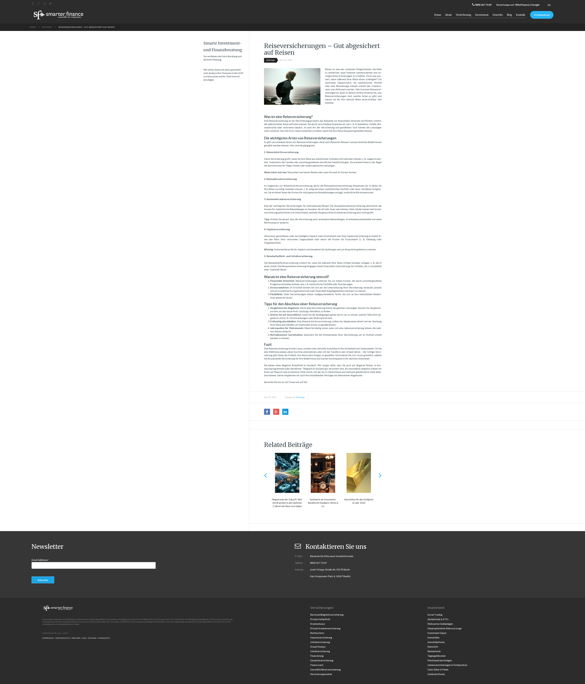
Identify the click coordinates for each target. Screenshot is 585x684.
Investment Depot (436, 632)
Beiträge (47, 27)
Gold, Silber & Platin (437, 669)
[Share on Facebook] (267, 412)
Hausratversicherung (321, 637)
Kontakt (520, 14)
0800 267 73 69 (483, 4)
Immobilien (433, 637)
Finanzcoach (316, 664)
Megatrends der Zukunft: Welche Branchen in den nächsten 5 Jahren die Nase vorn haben (287, 502)
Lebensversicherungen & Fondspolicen (447, 664)
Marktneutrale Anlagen (439, 660)
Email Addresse (41, 560)
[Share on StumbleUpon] (294, 412)
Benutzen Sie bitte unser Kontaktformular (331, 556)
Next (380, 475)
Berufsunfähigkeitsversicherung (327, 614)
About (448, 14)
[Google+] (38, 3)
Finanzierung (317, 655)
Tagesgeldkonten (436, 655)
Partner (76, 638)
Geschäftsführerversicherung (325, 669)
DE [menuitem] (549, 5)
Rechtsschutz (317, 632)
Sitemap (92, 638)
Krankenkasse (317, 623)
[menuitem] (549, 5)
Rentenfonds (434, 651)
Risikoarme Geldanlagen (440, 623)
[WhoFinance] (50, 3)
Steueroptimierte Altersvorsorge (444, 628)
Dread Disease (317, 646)
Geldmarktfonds (436, 674)
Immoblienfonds (436, 642)
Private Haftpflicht (320, 619)
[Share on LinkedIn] (285, 412)
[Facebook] (33, 3)
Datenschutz (63, 638)
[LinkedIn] (44, 3)
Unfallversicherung (320, 642)
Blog (509, 14)
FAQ (84, 638)
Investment (482, 14)
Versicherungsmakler (321, 674)
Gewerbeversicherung (321, 660)
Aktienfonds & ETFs (437, 619)
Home (437, 14)
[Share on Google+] (276, 412)
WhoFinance (522, 4)
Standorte (104, 638)
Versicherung (463, 14)
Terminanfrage (542, 15)
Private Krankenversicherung (325, 628)
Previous (265, 475)
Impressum (48, 638)
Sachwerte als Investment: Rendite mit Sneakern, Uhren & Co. (323, 502)
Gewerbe (498, 14)
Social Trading (434, 614)
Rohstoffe (432, 646)
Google (535, 4)
